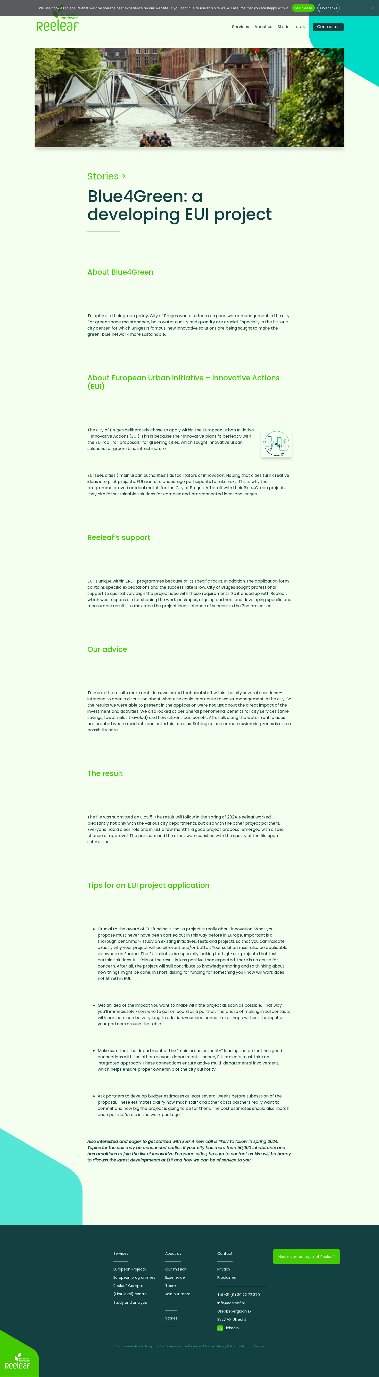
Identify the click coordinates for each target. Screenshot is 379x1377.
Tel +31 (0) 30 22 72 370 (238, 1294)
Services (240, 27)
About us (263, 27)
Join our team (178, 1294)
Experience (175, 1277)
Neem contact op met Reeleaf (306, 1256)
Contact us (328, 27)
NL (298, 27)
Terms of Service (253, 1346)
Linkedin (232, 1328)
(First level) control (130, 1294)
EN (303, 27)
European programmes (134, 1277)
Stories (285, 27)
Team (170, 1285)
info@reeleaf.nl (231, 1303)
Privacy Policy (226, 1346)
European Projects (129, 1269)
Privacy (223, 1269)
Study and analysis (130, 1302)
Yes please (303, 8)
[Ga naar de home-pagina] (58, 17)
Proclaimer (227, 1277)
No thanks (328, 8)
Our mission (176, 1269)
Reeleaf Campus (128, 1285)
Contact (225, 1253)
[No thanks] (372, 8)
